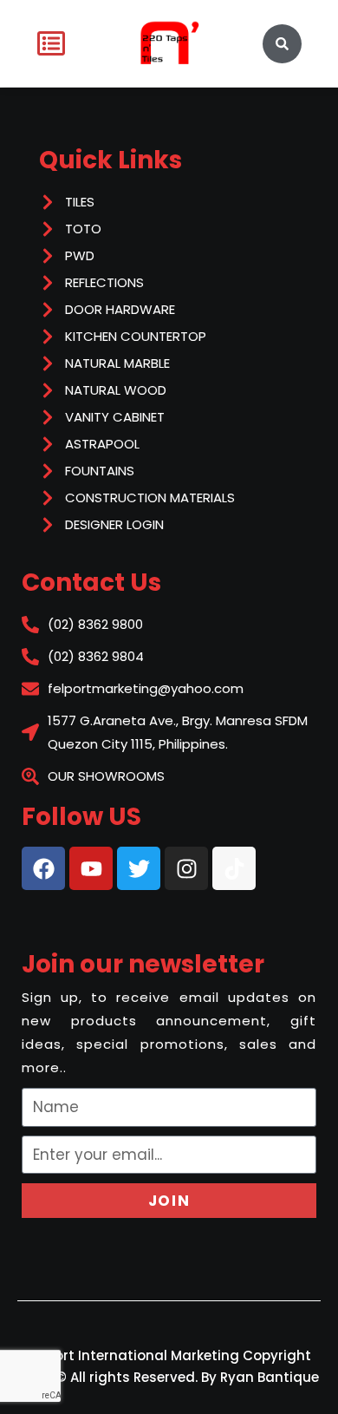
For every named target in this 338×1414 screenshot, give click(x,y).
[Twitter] (138, 868)
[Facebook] (43, 868)
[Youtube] (91, 868)
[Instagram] (186, 868)
